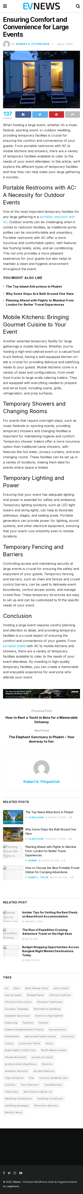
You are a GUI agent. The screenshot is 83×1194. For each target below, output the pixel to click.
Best (17, 988)
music (49, 1043)
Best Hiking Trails (36, 988)
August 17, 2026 (57, 817)
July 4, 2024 (65, 44)
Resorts (47, 1064)
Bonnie (33, 860)
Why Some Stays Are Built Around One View (40, 294)
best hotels (61, 988)
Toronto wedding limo (53, 1077)
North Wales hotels (53, 1050)
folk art (43, 1022)
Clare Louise (36, 817)
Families (28, 1022)
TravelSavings (53, 1084)
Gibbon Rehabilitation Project (24, 1029)
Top (31, 1077)
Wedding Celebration (18, 1098)
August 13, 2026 (49, 860)
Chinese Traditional (49, 1001)
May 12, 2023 (31, 939)
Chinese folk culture (18, 1001)
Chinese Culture (60, 995)
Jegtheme (13, 1186)
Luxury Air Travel (29, 1043)
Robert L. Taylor (38, 877)
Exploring (11, 1022)
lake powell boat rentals (40, 1036)
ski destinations (44, 1071)
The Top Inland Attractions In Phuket (34, 286)
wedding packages (17, 1105)
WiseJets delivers (46, 1105)
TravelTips (11, 1091)
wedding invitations (50, 1098)
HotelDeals (12, 1036)
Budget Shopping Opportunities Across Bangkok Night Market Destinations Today (50, 951)
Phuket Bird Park (15, 1057)
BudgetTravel (35, 995)
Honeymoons (57, 1029)
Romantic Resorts (16, 1071)
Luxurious (67, 1036)
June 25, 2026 (31, 960)
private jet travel (42, 1057)
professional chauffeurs (21, 1064)
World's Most (13, 1112)
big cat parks (13, 995)
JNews (16, 1181)
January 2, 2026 (33, 921)
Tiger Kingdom (14, 1077)
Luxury (9, 1043)
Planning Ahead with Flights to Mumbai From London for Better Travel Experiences (50, 851)
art (6, 988)
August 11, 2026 (57, 839)
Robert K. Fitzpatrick (33, 44)
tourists (10, 1084)
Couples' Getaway (16, 1009)
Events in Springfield (49, 1015)
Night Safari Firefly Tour (20, 1050)
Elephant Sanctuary (17, 1015)
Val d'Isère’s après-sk (38, 1091)
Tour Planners (30, 1084)
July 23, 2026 (59, 877)
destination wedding (47, 1009)
